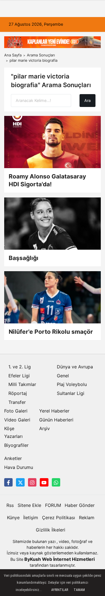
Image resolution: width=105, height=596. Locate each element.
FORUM (53, 505)
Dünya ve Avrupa (75, 366)
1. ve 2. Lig (19, 366)
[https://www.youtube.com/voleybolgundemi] (44, 482)
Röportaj (17, 393)
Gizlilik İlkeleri (50, 530)
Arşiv (44, 428)
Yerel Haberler (54, 411)
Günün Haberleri (56, 420)
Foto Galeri (15, 411)
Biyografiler (16, 445)
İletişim (30, 517)
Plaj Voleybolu (72, 384)
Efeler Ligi (19, 375)
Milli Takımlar (22, 384)
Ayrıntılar (59, 590)
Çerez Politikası (58, 517)
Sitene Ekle (29, 505)
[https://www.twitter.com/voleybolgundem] (20, 482)
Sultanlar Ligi (70, 393)
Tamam (79, 590)
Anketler (13, 458)
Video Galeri (17, 420)
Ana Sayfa (13, 55)
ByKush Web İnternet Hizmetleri (59, 559)
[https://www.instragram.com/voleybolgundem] (32, 482)
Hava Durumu (18, 467)
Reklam (86, 517)
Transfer (17, 402)
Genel (63, 375)
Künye (13, 517)
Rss (10, 505)
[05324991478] (56, 482)
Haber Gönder (80, 505)
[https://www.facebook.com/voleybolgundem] (8, 482)
